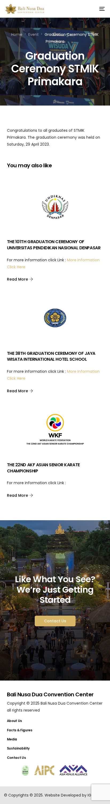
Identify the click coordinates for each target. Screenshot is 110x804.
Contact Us (16, 757)
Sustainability (18, 748)
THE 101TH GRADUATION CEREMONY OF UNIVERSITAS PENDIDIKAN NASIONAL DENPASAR (54, 245)
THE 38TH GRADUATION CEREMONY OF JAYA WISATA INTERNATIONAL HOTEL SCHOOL (51, 356)
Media (12, 739)
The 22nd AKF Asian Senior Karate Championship (43, 468)
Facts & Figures (19, 730)
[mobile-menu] (100, 9)
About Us (14, 720)
